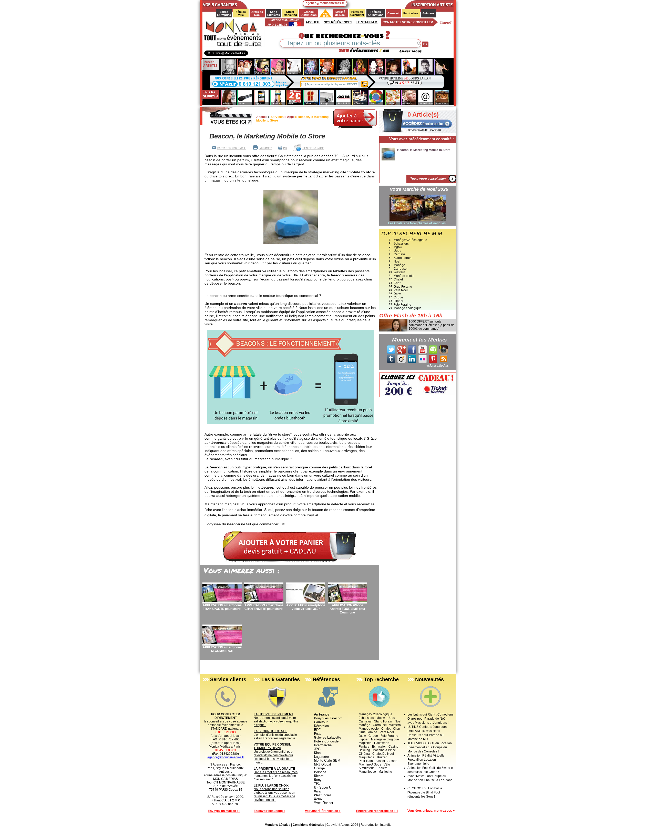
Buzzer (382, 757)
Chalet (398, 279)
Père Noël (401, 290)
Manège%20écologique (410, 240)
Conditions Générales (308, 825)
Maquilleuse (367, 771)
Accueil (313, 22)
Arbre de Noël (257, 13)
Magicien (365, 743)
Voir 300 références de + (323, 811)
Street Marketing (290, 13)
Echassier (379, 746)
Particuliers (410, 13)
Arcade (392, 761)
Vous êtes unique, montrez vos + (431, 810)
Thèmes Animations (375, 13)
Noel (397, 261)
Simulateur (366, 768)
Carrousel (400, 268)
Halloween (381, 743)
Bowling (364, 750)
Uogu (397, 251)
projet (364, 84)
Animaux (428, 13)
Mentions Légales (277, 825)
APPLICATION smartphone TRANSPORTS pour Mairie (222, 607)
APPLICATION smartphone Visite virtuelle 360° (305, 607)
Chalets (381, 768)
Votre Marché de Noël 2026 (419, 189)
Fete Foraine (402, 304)
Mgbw (398, 247)
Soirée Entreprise (224, 13)
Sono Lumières (273, 13)
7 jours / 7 (446, 23)
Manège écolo (404, 276)
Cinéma (364, 754)
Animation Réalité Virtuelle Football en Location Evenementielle (426, 760)
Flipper (398, 301)
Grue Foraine (403, 286)
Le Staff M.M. (367, 22)
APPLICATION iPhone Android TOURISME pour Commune (347, 608)
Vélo (387, 764)
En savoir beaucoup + (269, 811)
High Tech (324, 14)
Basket (380, 761)
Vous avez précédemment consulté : (421, 139)
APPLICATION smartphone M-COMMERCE (222, 649)
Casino (393, 746)
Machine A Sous (370, 764)
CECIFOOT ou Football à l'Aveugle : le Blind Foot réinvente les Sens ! (424, 792)
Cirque (398, 297)
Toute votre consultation (428, 178)
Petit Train (366, 761)
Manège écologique (408, 308)
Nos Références (338, 22)
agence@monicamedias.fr (325, 3)
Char (397, 283)
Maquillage (366, 757)
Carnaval (393, 13)
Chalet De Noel (383, 754)
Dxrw (397, 294)
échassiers (401, 243)
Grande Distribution (309, 13)
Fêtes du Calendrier (357, 13)
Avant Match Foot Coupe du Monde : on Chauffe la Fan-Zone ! (430, 780)
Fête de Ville (241, 13)
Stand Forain (403, 258)
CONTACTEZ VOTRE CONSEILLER (408, 22)
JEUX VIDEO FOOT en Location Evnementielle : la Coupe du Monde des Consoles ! (429, 747)
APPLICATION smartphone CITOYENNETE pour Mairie (263, 607)
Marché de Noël (340, 13)
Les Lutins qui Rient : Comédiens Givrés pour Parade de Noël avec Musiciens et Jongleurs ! (430, 719)
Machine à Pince (384, 750)
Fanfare (364, 746)
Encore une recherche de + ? (377, 811)
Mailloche (385, 771)
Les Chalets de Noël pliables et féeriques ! (417, 223)
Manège (399, 265)
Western (399, 272)
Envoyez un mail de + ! (224, 811)
